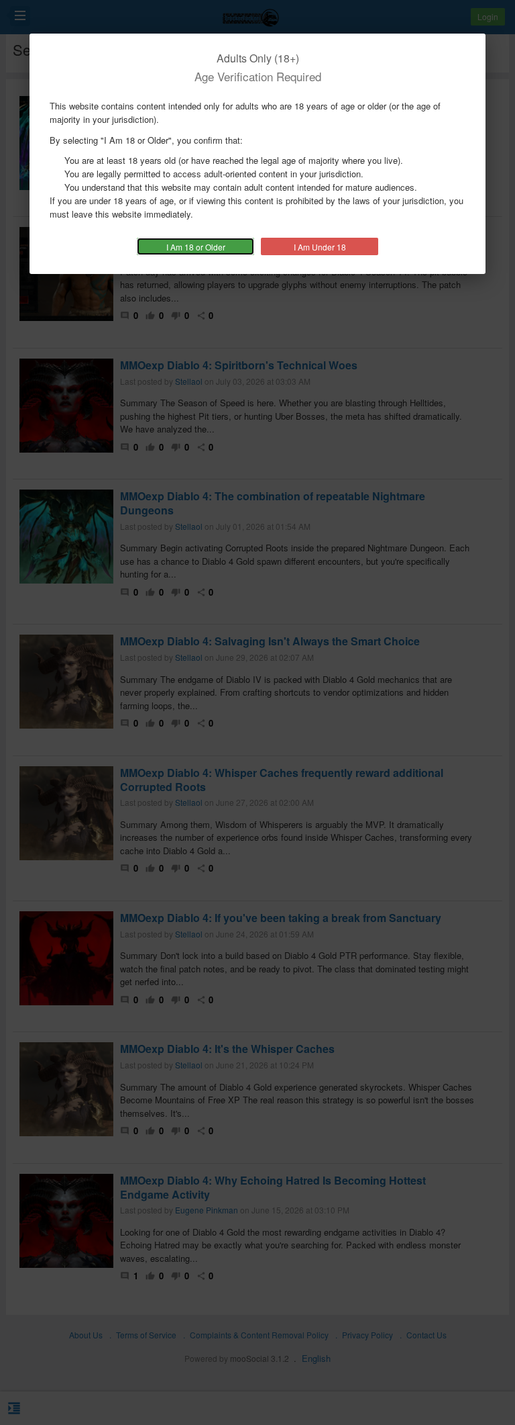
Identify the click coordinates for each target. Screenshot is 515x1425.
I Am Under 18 (320, 246)
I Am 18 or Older (195, 246)
